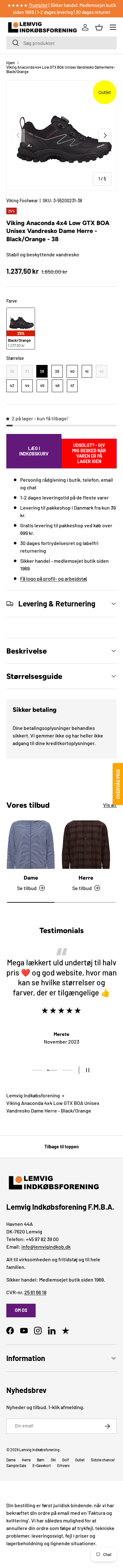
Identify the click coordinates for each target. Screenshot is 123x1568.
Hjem (10, 62)
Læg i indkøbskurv (34, 451)
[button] (99, 27)
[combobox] (61, 42)
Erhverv (63, 1465)
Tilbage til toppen (61, 1146)
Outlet (80, 1460)
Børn (40, 1460)
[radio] (20, 329)
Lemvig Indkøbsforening (33, 1095)
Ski (53, 1460)
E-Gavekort (41, 1465)
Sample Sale (16, 1465)
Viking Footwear (22, 200)
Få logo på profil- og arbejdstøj (53, 578)
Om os (21, 1310)
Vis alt (110, 805)
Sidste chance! (103, 1460)
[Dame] (31, 844)
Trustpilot (38, 5)
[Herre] (86, 844)
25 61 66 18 (35, 1292)
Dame (31, 878)
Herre (86, 878)
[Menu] (113, 27)
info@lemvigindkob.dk (46, 1247)
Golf (65, 1460)
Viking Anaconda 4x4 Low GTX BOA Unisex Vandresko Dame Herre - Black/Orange (60, 69)
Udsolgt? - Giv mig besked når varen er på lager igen (89, 453)
